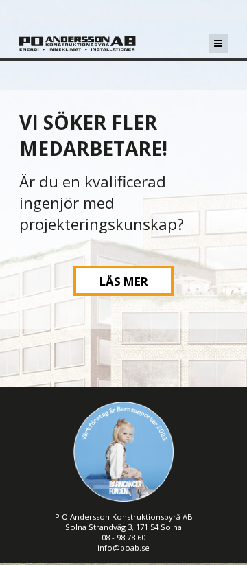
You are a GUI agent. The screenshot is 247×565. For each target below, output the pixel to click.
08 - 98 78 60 (123, 537)
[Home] (77, 51)
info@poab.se (123, 547)
